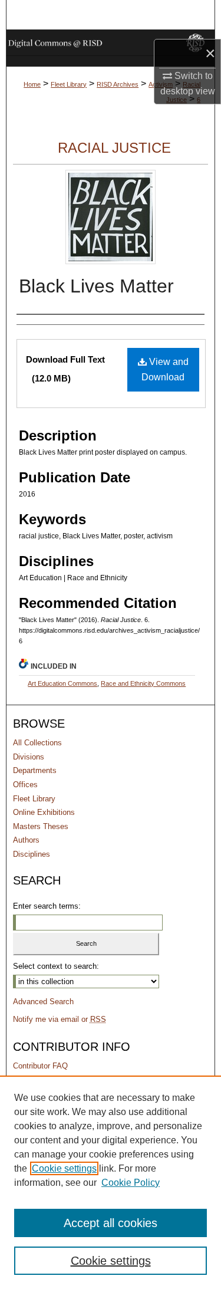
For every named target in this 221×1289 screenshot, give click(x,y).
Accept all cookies (110, 1222)
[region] (110, 1182)
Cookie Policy (130, 1183)
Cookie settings (64, 1168)
